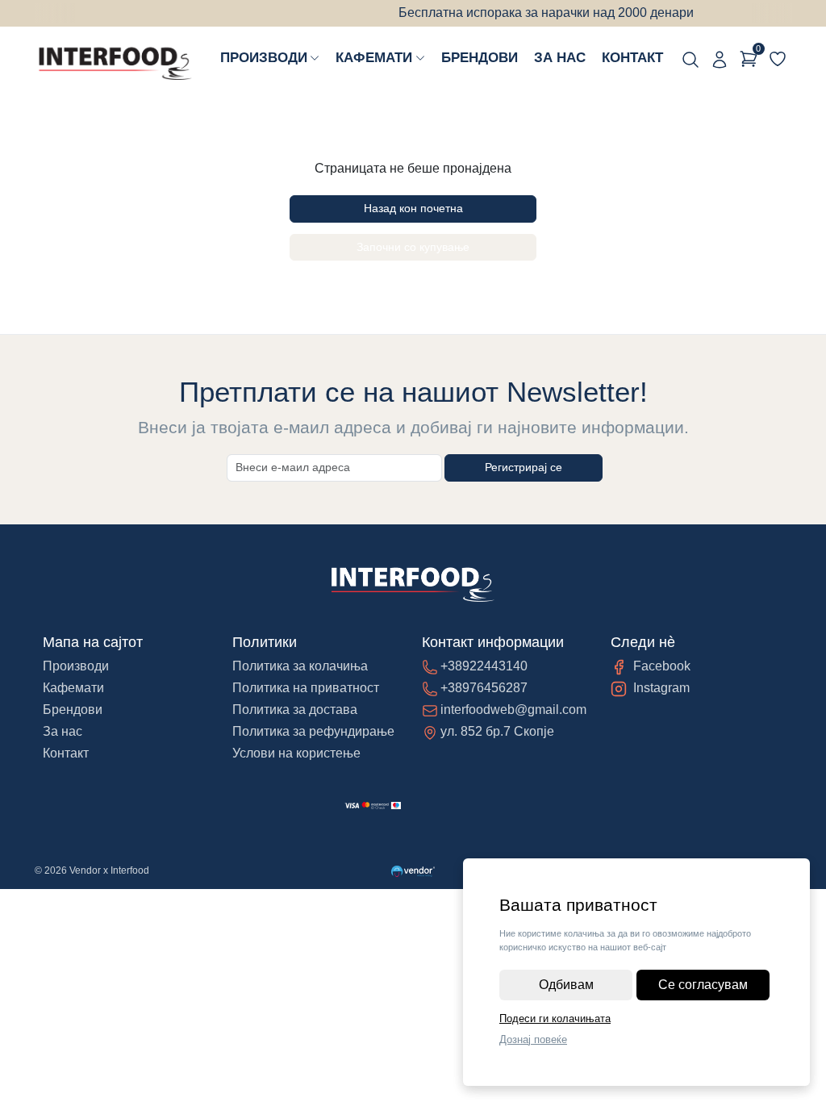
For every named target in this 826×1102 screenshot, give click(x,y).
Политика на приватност (305, 688)
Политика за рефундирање (313, 731)
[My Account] (719, 59)
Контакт (632, 57)
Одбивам (566, 984)
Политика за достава (294, 709)
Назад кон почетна (413, 208)
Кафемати (374, 57)
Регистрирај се (523, 467)
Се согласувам (703, 984)
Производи (263, 57)
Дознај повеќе (533, 1039)
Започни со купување (413, 246)
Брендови (479, 57)
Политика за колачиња (300, 666)
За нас (560, 57)
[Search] (690, 59)
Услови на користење (296, 753)
